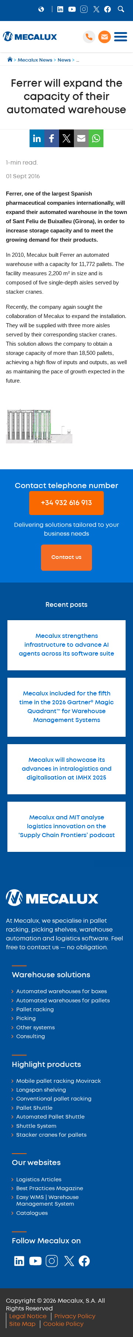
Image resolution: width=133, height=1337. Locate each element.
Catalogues (32, 1213)
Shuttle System (36, 1126)
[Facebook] (51, 138)
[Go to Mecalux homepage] (10, 60)
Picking (26, 1018)
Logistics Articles (38, 1180)
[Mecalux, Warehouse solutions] (30, 41)
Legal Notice (28, 1316)
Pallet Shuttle (34, 1108)
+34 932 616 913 (66, 503)
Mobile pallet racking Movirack (58, 1081)
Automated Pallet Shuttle (50, 1117)
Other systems (35, 1028)
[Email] (81, 138)
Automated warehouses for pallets (63, 1001)
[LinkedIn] (37, 138)
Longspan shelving (41, 1090)
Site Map (22, 1324)
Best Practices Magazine (49, 1188)
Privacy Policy (74, 1316)
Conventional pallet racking (54, 1099)
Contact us (66, 557)
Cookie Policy (63, 1324)
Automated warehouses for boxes (61, 991)
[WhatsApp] (96, 138)
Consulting (30, 1036)
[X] (66, 138)
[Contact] (104, 37)
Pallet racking (35, 1010)
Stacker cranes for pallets (51, 1135)
